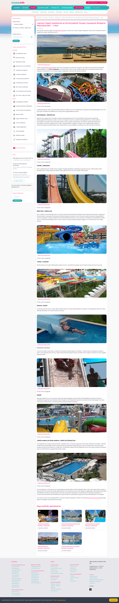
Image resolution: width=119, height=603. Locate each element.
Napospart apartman (36, 566)
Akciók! (33, 7)
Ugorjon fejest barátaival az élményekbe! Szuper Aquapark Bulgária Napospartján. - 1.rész (82, 17)
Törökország (59, 12)
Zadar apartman (15, 583)
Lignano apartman (16, 594)
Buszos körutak (20, 57)
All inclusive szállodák (22, 87)
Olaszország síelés (55, 582)
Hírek (14, 154)
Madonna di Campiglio (56, 589)
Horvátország (35, 12)
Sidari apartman (35, 581)
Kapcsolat (91, 574)
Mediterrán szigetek (21, 70)
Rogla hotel (73, 568)
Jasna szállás (54, 579)
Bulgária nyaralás (60, 30)
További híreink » (18, 180)
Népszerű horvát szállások (23, 66)
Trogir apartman (15, 585)
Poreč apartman (15, 568)
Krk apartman (15, 573)
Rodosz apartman (35, 574)
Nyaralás (45, 17)
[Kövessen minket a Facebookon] (90, 589)
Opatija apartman (16, 587)
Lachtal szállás (54, 566)
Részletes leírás (61, 600)
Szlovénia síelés (74, 564)
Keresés (16, 40)
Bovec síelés (73, 571)
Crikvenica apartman (16, 578)
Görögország (43, 12)
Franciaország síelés (75, 574)
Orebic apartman (16, 566)
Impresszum (92, 583)
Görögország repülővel (22, 78)
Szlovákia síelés (54, 576)
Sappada (53, 587)
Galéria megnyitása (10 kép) (44, 64)
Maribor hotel (73, 566)
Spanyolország (79, 12)
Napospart (57, 17)
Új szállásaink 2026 (21, 53)
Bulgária (51, 17)
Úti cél (21, 27)
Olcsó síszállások (20, 122)
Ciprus (85, 12)
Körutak (25, 7)
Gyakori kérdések (93, 578)
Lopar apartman (15, 571)
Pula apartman (15, 576)
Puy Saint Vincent (74, 577)
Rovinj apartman (16, 575)
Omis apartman (15, 582)
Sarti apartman (34, 572)
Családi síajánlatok (21, 127)
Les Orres (72, 576)
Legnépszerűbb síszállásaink (24, 106)
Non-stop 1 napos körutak (23, 95)
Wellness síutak (20, 135)
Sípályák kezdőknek (21, 139)
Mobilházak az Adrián (22, 82)
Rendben (113, 600)
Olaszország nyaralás (17, 589)
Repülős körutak (20, 61)
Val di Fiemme (54, 590)
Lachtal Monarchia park (56, 568)
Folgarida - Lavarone (55, 584)
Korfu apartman (35, 579)
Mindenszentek (67, 7)
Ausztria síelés (54, 565)
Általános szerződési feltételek (96, 579)
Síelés (88, 7)
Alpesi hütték (19, 114)
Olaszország (51, 12)
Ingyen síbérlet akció (22, 118)
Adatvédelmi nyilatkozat (95, 581)
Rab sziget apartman (16, 570)
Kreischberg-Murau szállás (57, 573)
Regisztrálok (17, 200)
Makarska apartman (16, 580)
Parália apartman (35, 577)
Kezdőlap (39, 17)
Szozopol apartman (35, 568)
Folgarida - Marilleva (55, 585)
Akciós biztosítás (20, 148)
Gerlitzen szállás (54, 571)
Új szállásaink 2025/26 (22, 102)
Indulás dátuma (16, 34)
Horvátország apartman (18, 565)
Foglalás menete (93, 576)
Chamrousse (73, 581)
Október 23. (55, 7)
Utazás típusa (16, 21)
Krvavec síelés (73, 569)
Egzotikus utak (43, 7)
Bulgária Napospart (49, 67)
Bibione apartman (16, 593)
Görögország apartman (37, 570)
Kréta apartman (35, 576)
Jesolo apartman (15, 591)
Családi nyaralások (21, 74)
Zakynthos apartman (36, 582)
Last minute (79, 7)
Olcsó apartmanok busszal (23, 91)
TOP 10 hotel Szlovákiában (23, 110)
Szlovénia (65, 12)
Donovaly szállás (54, 577)
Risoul (71, 579)
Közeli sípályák (20, 131)
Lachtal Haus (54, 570)
